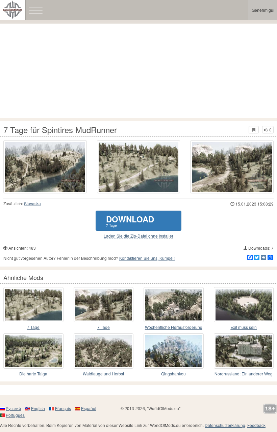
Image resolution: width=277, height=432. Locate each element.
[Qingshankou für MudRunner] (174, 350)
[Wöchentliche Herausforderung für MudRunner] (174, 304)
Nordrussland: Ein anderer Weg (244, 373)
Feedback (256, 425)
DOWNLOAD (130, 220)
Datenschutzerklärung (225, 425)
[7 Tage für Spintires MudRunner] (45, 166)
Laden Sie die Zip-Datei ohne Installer (138, 236)
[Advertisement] (138, 71)
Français (63, 408)
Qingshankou (173, 373)
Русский (13, 408)
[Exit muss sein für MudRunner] (244, 304)
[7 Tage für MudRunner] (33, 304)
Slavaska (32, 203)
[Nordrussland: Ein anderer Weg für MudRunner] (244, 350)
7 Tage (33, 327)
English (38, 408)
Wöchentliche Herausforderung (173, 327)
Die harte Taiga (33, 373)
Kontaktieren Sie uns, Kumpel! (147, 258)
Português (15, 415)
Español (88, 408)
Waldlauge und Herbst (103, 373)
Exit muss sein (243, 327)
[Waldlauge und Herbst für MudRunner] (104, 350)
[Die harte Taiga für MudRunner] (33, 350)
